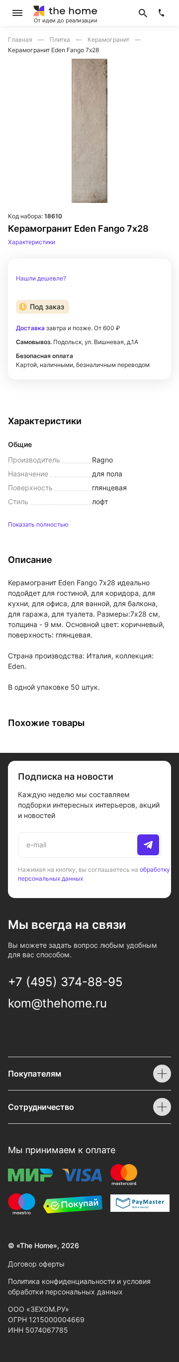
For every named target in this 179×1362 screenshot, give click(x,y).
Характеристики (31, 242)
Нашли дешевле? (41, 278)
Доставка (30, 328)
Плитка (61, 39)
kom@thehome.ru (57, 1003)
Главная (21, 39)
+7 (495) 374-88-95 (65, 982)
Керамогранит (109, 39)
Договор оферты (36, 1264)
